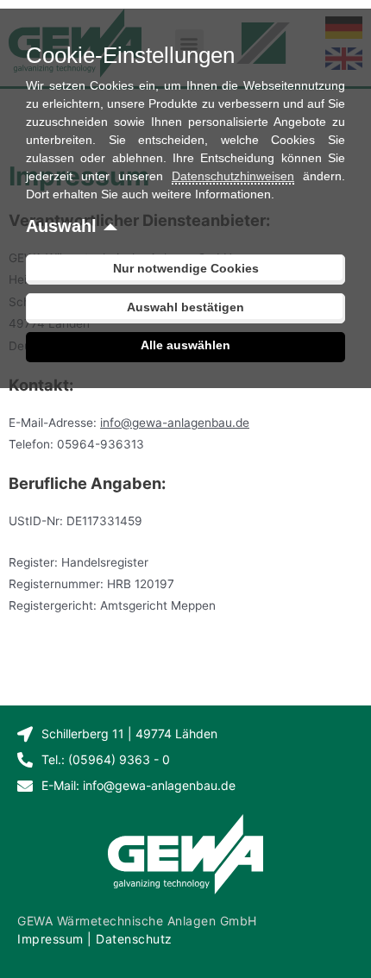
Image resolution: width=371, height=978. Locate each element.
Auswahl (61, 225)
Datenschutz (134, 938)
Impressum (50, 938)
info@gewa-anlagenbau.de (174, 422)
